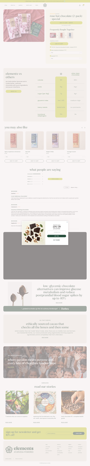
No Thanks (56, 240)
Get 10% (56, 236)
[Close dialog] (67, 222)
